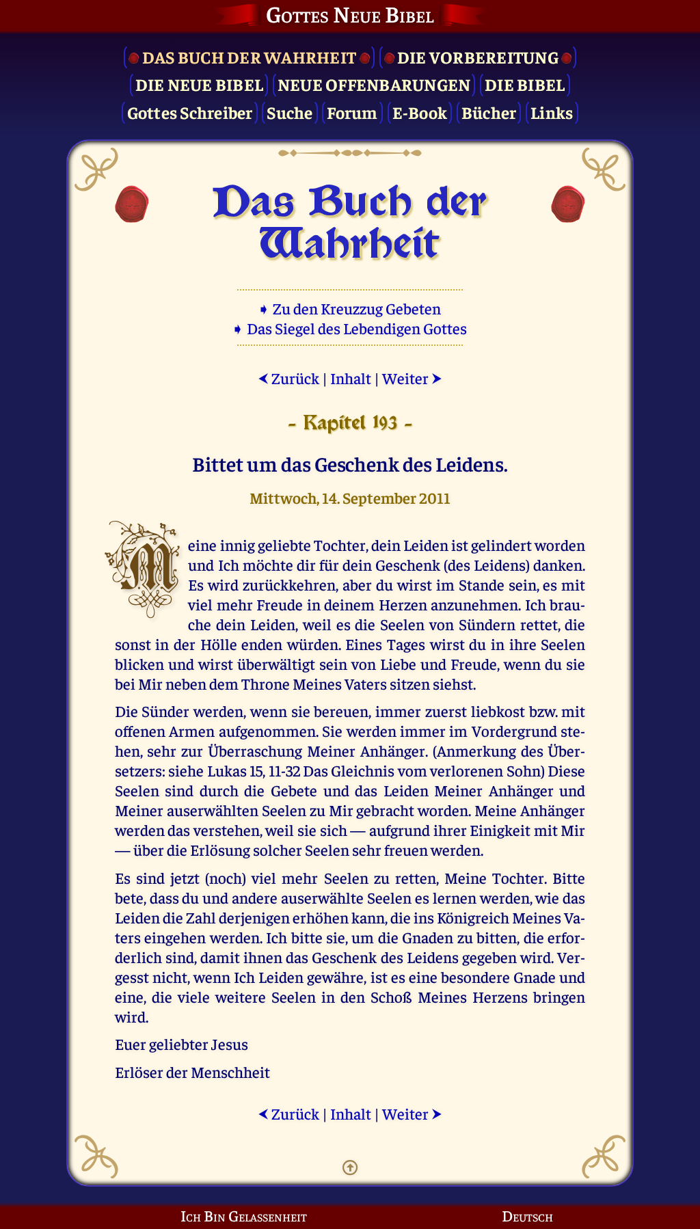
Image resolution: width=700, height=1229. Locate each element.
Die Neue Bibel (199, 83)
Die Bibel (525, 83)
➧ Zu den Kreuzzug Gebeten (350, 308)
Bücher (489, 111)
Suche (289, 111)
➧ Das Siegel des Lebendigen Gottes (350, 328)
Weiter (412, 378)
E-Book (420, 111)
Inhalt (350, 378)
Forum (352, 111)
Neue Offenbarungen (374, 83)
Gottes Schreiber (190, 111)
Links (551, 111)
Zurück (288, 378)
